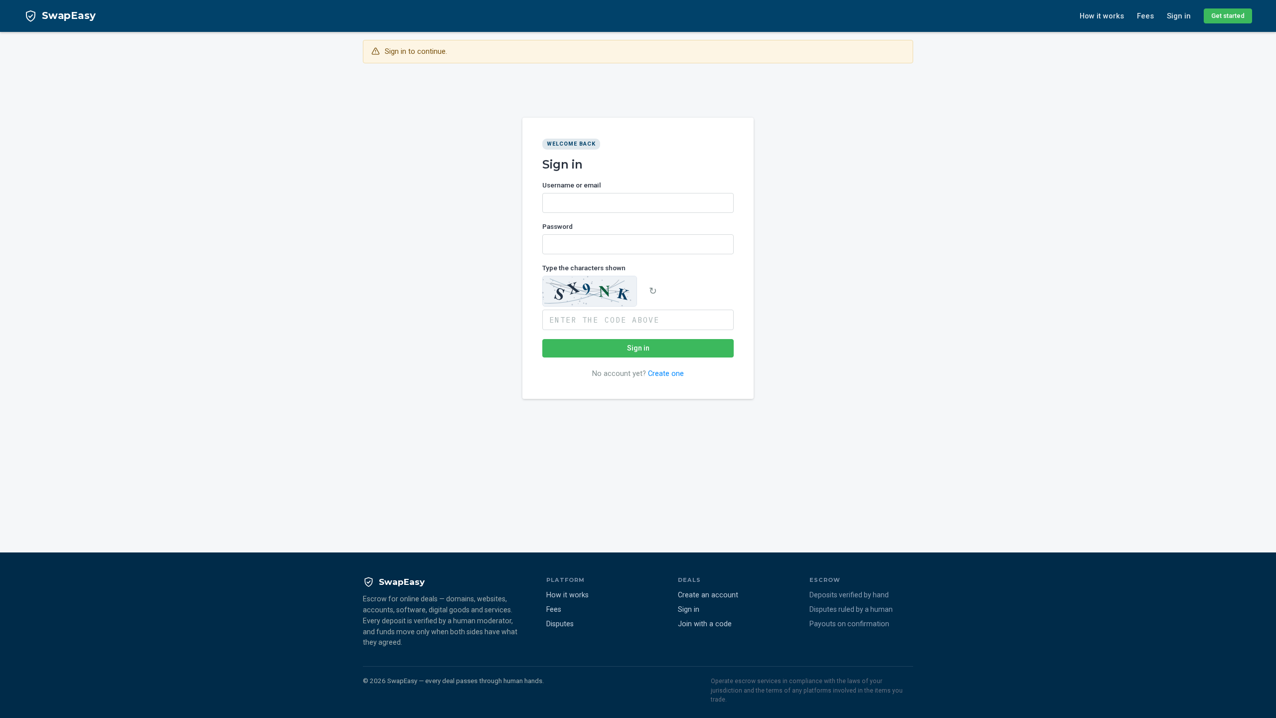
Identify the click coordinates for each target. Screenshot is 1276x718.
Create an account (708, 595)
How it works (1102, 15)
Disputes (560, 624)
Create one (666, 373)
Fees (1145, 15)
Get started (1228, 15)
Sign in (1179, 15)
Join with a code (705, 624)
